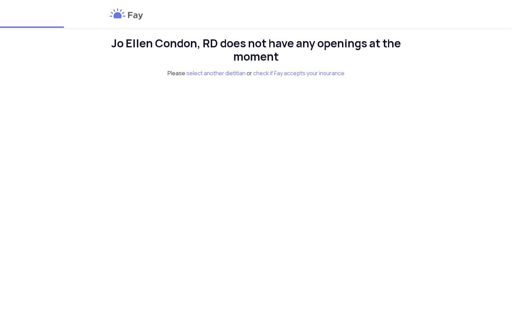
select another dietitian (216, 73)
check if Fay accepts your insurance (298, 73)
